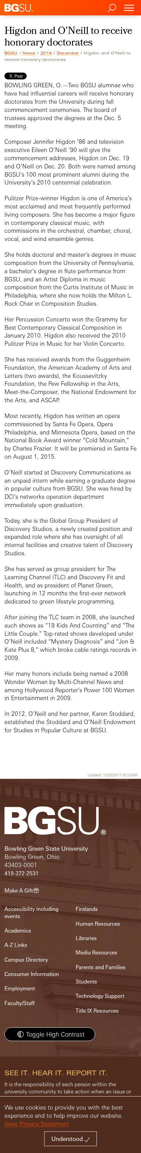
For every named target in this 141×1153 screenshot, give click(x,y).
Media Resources (96, 952)
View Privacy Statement (36, 1123)
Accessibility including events (31, 912)
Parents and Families (101, 967)
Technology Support (100, 996)
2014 (46, 53)
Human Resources (98, 924)
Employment (19, 988)
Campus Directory (26, 959)
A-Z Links (15, 945)
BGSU (11, 53)
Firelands (87, 909)
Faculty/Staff (19, 1003)
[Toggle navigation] (129, 7)
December (68, 53)
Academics (17, 930)
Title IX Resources (97, 1011)
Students (86, 981)
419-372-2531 (21, 873)
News (29, 53)
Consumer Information (31, 974)
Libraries (86, 938)
